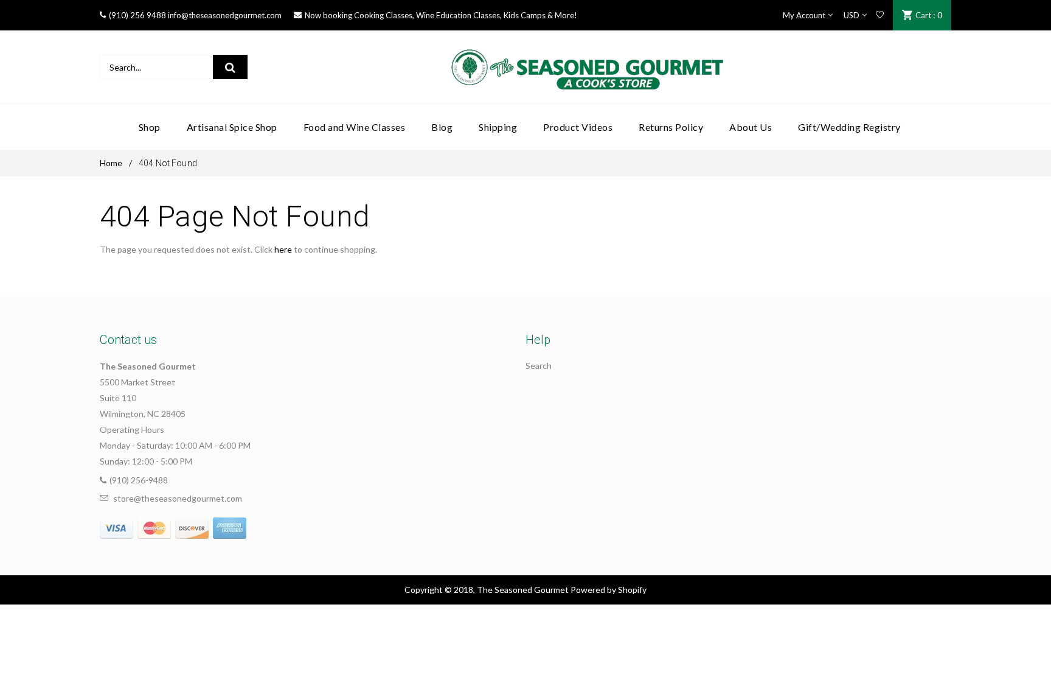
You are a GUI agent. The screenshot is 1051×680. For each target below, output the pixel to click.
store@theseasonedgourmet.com (177, 498)
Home (111, 163)
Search (539, 365)
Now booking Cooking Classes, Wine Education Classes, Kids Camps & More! (441, 15)
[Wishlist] (880, 15)
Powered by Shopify (609, 589)
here (283, 249)
